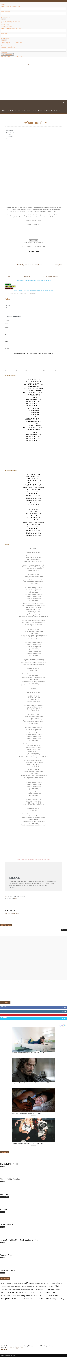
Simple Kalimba (31, 293)
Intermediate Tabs (4, 1196)
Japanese (50, 1289)
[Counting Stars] (33, 1250)
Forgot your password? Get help (10, 21)
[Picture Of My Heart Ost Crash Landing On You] (33, 1235)
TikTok (21, 1299)
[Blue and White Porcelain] (33, 1174)
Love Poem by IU (7, 1225)
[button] (64, 102)
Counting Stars (6, 1255)
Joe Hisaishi (57, 1289)
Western (44, 1298)
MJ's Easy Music (32, 1292)
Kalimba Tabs (5, 111)
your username (5, 11)
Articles (34, 111)
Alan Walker (14, 1283)
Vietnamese (34, 1299)
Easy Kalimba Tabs (32, 1286)
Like (65, 1007)
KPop (25, 293)
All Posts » (12, 887)
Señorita (3, 1210)
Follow (64, 1011)
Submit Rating (33, 240)
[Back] (1, 3)
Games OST (6, 1289)
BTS (48, 1283)
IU (44, 1289)
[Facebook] (1, 1349)
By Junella (52, 1283)
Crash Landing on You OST (14, 1286)
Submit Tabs (49, 111)
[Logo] (13, 108)
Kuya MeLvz (25, 1293)
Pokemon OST (30, 1296)
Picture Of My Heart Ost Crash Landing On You (19, 1240)
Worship (53, 1299)
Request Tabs (41, 111)
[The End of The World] (33, 1159)
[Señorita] (33, 1204)
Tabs (19, 111)
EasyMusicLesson (46, 1286)
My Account (13, 111)
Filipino (58, 1286)
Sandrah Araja (53, 1296)
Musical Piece (6, 1295)
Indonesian (39, 1289)
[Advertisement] (22, 69)
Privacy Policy (5, 25)
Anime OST (23, 1283)
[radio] (34, 228)
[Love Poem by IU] (33, 1219)
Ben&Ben (31, 1283)
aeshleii (9, 1283)
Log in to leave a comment (12, 913)
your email (4, 33)
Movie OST (50, 1292)
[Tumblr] (6, 1349)
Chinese (59, 1283)
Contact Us (57, 111)
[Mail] (4, 1349)
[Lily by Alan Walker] (33, 1265)
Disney (24, 1286)
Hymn (33, 1289)
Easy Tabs (8, 308)
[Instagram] (3, 1349)
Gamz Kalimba (16, 1289)
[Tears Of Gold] (33, 1189)
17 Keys (3, 1283)
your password (5, 17)
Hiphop (16, 293)
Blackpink (11, 293)
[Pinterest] (5, 1349)
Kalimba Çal (4, 1293)
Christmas (3, 1286)
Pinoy (23, 1296)
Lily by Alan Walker (7, 1270)
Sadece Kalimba (43, 1295)
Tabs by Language (26, 111)
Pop (37, 1296)
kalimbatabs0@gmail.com (15, 1347)
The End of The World (9, 1164)
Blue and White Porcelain (10, 1179)
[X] (8, 1349)
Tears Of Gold (5, 1194)
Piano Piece (16, 1296)
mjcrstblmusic (40, 1293)
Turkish (26, 1299)
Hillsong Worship (25, 1289)
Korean (21, 293)
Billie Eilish (37, 1283)
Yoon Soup (61, 1299)
